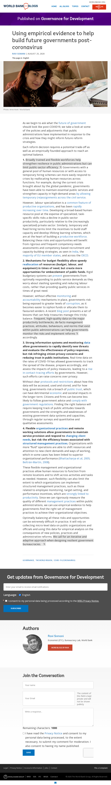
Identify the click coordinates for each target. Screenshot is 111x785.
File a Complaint (101, 768)
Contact (85, 6)
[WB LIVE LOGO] (99, 7)
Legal (5, 768)
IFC (39, 776)
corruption (73, 303)
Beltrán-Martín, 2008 (35, 462)
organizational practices (52, 428)
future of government (72, 123)
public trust (74, 389)
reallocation (30, 264)
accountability (31, 299)
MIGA (46, 776)
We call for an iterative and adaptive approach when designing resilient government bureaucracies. (58, 540)
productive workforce (73, 236)
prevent (57, 275)
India (75, 251)
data (87, 342)
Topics (75, 6)
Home (54, 6)
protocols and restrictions (56, 381)
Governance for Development (67, 19)
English (26, 58)
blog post (63, 311)
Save (28, 753)
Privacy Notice (53, 733)
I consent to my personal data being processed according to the (53, 601)
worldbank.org (97, 2)
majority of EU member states (42, 255)
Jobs (46, 768)
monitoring (64, 296)
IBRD (29, 776)
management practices (61, 501)
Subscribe (16, 608)
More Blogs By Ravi (60, 647)
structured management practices (45, 443)
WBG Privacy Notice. (88, 601)
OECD (84, 255)
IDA (34, 776)
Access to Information (33, 768)
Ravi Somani (18, 54)
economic (56, 393)
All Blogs (64, 6)
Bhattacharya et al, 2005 (74, 458)
